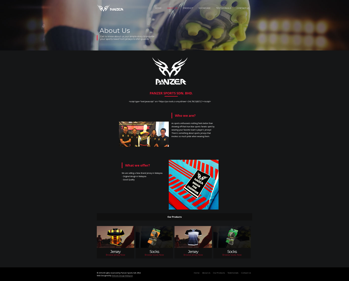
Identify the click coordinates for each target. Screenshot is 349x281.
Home (196, 273)
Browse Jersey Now (115, 253)
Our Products (219, 273)
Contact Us (246, 273)
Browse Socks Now (154, 253)
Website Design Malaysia (122, 275)
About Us (206, 273)
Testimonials (233, 273)
